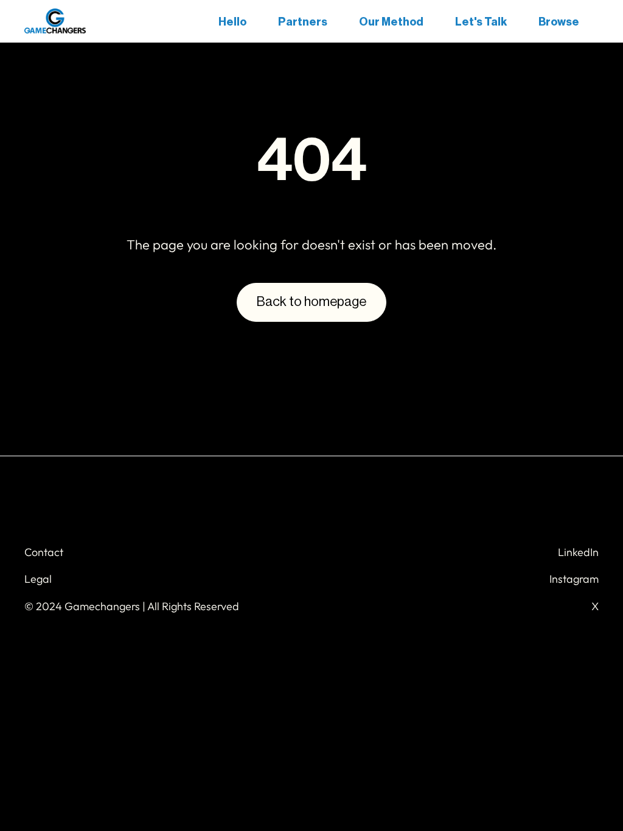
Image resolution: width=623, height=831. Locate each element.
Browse (558, 21)
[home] (55, 21)
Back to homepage (311, 301)
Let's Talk (481, 21)
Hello (232, 21)
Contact (43, 552)
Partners (302, 21)
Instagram (574, 579)
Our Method (391, 21)
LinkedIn (578, 552)
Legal (38, 579)
